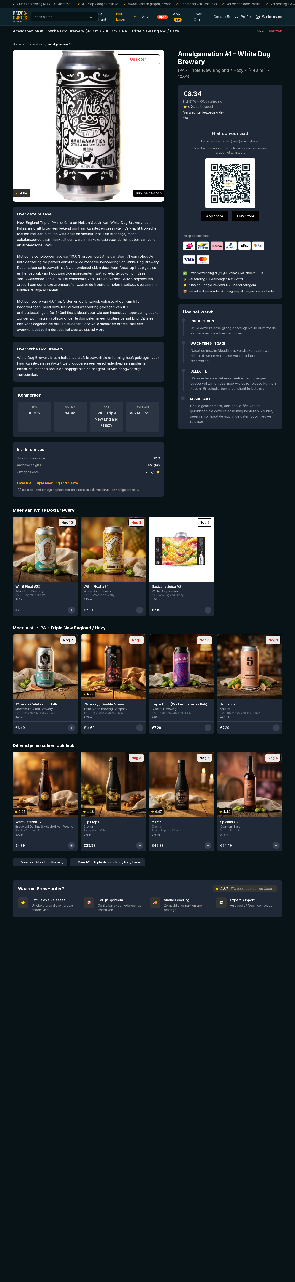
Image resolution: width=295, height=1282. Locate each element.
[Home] (20, 17)
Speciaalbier (35, 44)
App (176, 16)
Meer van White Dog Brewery (39, 862)
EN (228, 16)
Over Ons (198, 16)
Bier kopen (121, 16)
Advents (154, 16)
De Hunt (102, 16)
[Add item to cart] (71, 610)
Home (17, 44)
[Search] (91, 17)
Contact (220, 16)
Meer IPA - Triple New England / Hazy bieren (107, 862)
